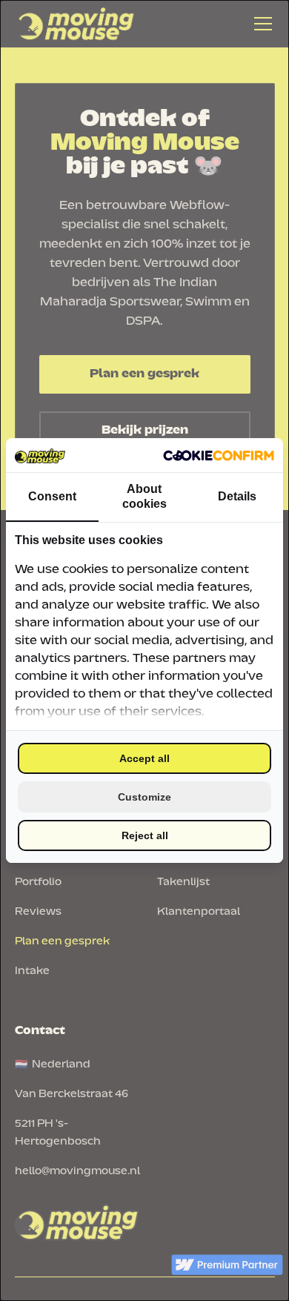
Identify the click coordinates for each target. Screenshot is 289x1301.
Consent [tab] (52, 496)
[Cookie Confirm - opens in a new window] (218, 455)
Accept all (144, 758)
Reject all (145, 835)
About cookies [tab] (144, 496)
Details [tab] (237, 496)
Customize (144, 797)
